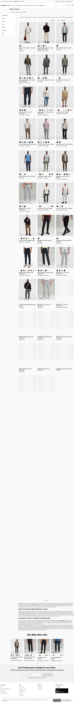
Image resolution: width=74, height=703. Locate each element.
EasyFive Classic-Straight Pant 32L (27, 240)
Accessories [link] (19, 5)
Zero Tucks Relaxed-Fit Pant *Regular (27, 144)
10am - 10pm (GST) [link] (4, 693)
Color (3, 33)
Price (3, 24)
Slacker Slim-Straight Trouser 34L (64, 48)
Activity (3, 18)
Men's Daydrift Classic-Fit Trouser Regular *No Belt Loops (45, 48)
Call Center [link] (3, 691)
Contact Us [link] (3, 685)
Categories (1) (5, 15)
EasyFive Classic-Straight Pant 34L (64, 433)
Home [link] (12, 12)
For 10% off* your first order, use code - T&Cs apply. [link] (12, 1)
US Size (3, 21)
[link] (62, 690)
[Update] (35, 23)
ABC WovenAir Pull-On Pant (62, 465)
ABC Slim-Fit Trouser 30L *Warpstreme (25, 209)
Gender (3, 27)
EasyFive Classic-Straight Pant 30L (46, 465)
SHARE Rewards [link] (22, 691)
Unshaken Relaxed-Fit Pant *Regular (64, 144)
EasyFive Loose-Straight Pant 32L (27, 465)
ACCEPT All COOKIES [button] (57, 700)
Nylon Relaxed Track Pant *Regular (27, 497)
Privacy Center (37, 678)
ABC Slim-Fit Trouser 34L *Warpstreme (62, 305)
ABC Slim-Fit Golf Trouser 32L (63, 80)
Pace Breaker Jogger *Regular (44, 176)
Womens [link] (9, 5)
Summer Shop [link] (42, 5)
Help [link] (20, 685)
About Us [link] (40, 685)
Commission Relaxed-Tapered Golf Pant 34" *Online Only (64, 562)
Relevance (63, 20)
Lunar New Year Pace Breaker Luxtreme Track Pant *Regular (63, 498)
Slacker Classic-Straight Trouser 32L (46, 80)
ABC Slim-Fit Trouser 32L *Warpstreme (43, 369)
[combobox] (61, 5)
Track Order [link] (57, 1)
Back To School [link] (34, 5)
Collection (4, 30)
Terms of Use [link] (21, 695)
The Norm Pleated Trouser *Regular (46, 144)
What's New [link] (26, 5)
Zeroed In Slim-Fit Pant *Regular (45, 208)
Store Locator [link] (21, 686)
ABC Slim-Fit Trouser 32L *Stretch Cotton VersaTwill (27, 562)
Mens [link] (13, 5)
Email (1, 686)
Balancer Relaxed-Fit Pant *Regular (27, 176)
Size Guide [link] (21, 693)
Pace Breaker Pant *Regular (62, 112)
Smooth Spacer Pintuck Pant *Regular (27, 529)
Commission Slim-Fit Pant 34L (44, 401)
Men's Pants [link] (18, 12)
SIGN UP (47, 674)
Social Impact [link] (40, 686)
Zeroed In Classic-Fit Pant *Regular (64, 208)
